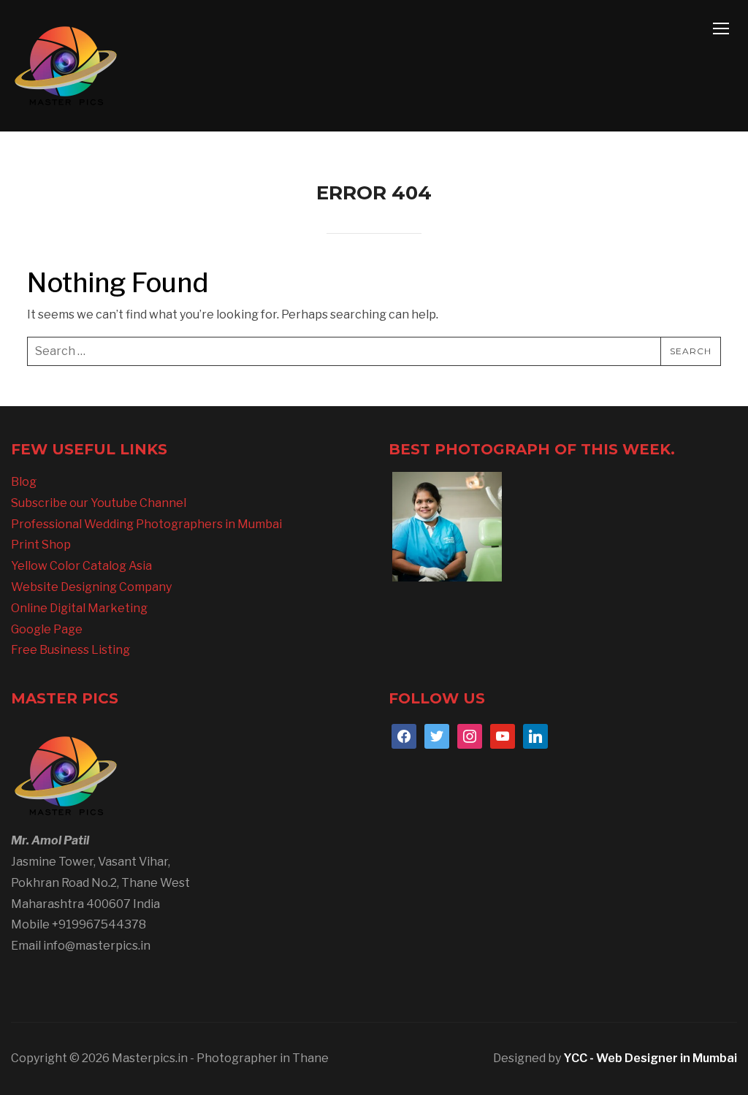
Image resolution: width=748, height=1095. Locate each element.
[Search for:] (374, 351)
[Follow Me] (436, 735)
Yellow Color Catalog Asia (81, 566)
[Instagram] (469, 735)
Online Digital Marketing (79, 608)
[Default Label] (502, 735)
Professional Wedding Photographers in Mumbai (146, 524)
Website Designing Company (91, 587)
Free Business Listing (70, 650)
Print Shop (41, 545)
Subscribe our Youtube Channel (98, 503)
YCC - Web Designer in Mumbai (650, 1058)
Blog (24, 482)
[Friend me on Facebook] (404, 735)
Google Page (47, 629)
